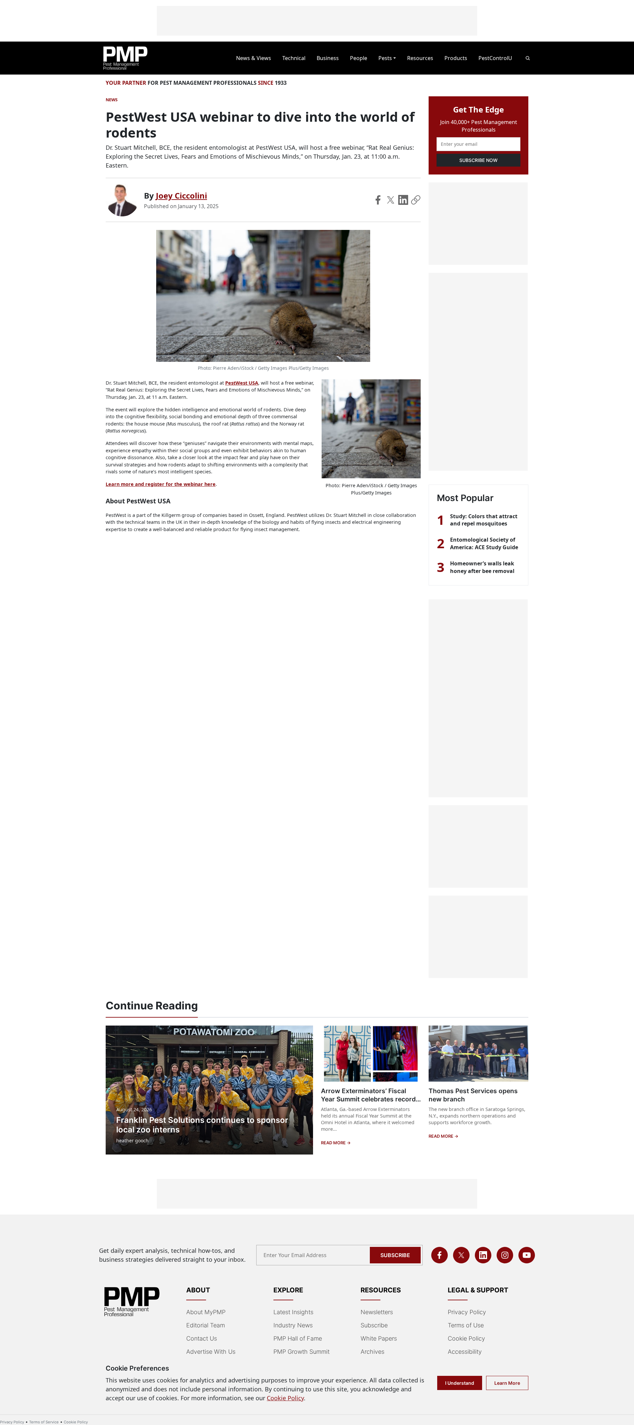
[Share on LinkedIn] (403, 200)
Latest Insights (293, 1312)
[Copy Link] (416, 200)
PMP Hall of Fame (297, 1338)
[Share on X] (391, 200)
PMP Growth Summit (301, 1351)
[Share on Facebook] (378, 200)
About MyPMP (206, 1312)
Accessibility (465, 1351)
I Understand (459, 1383)
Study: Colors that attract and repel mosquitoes (483, 520)
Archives (372, 1351)
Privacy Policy (467, 1312)
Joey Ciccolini (181, 195)
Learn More (507, 1383)
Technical (293, 58)
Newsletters (377, 1312)
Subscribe (395, 1255)
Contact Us (201, 1338)
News (112, 100)
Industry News (293, 1325)
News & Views (253, 58)
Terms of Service (44, 1422)
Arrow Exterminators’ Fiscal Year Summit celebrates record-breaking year (370, 1099)
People (358, 58)
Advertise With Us (210, 1351)
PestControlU (495, 58)
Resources (420, 58)
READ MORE (334, 1142)
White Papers (379, 1338)
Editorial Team (205, 1325)
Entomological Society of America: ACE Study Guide (484, 543)
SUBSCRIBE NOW (478, 160)
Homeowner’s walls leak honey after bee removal (482, 567)
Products (455, 58)
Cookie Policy (466, 1338)
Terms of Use (466, 1325)
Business (328, 58)
